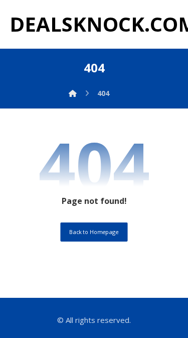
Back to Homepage (93, 232)
